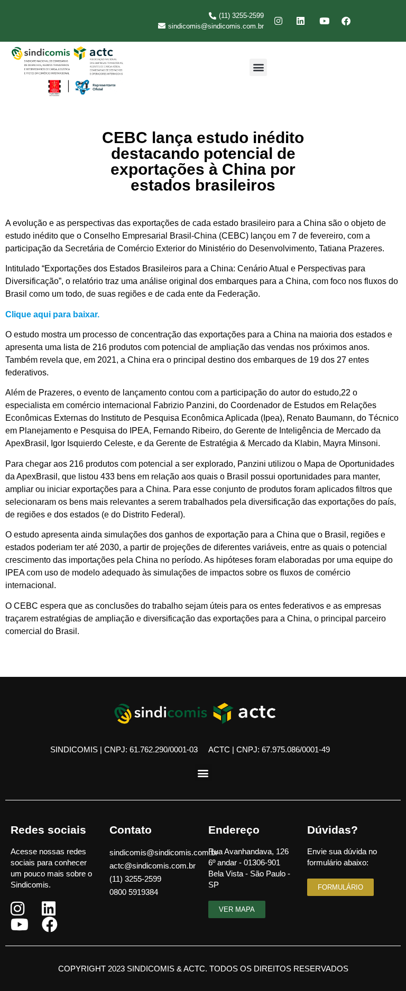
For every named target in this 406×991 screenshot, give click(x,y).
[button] (258, 67)
